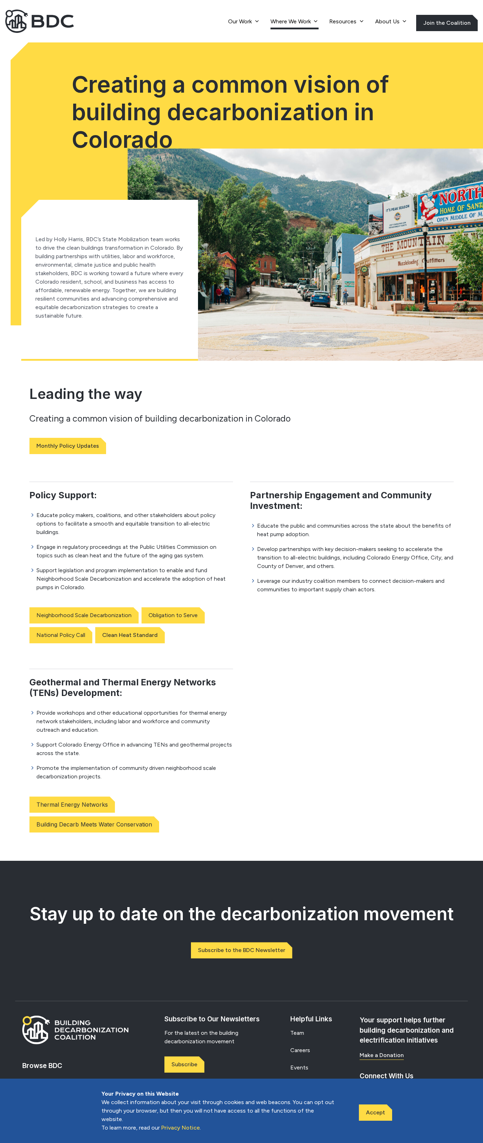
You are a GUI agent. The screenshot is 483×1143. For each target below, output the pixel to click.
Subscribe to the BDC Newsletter (241, 950)
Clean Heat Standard (130, 635)
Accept (375, 1112)
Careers (300, 1050)
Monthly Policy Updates (67, 445)
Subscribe (184, 1064)
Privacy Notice (180, 1127)
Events (299, 1067)
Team (297, 1032)
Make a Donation (382, 1055)
